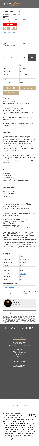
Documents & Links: (10, 283)
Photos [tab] (10, 32)
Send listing (28, 88)
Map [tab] (18, 32)
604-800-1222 (16, 304)
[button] (15, 361)
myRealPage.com (23, 405)
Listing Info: (7, 253)
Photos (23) (11, 88)
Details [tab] (5, 32)
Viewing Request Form (12, 287)
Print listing (11, 93)
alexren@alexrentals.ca (22, 345)
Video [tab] (14, 32)
